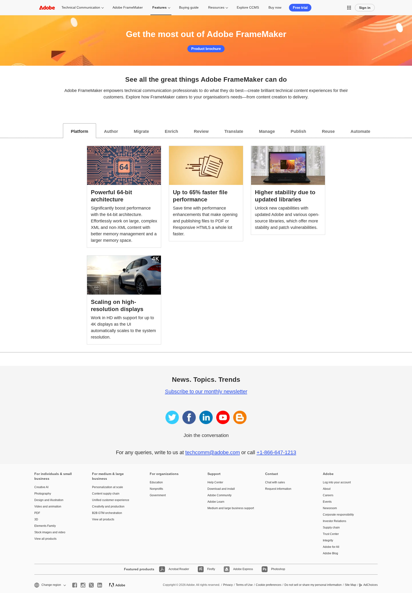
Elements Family (45, 526)
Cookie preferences (268, 585)
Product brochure (206, 49)
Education (156, 482)
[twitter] (91, 585)
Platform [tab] (79, 131)
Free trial (300, 7)
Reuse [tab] (328, 131)
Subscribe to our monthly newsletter (206, 391)
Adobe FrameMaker (128, 7)
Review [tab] (201, 131)
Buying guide (189, 7)
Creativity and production (108, 506)
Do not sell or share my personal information (313, 585)
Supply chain (331, 527)
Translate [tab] (233, 131)
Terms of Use (244, 585)
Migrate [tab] (141, 131)
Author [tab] (111, 131)
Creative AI (41, 487)
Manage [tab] (267, 131)
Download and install (221, 489)
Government (158, 495)
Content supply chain (105, 493)
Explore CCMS (248, 7)
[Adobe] (47, 7)
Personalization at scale (107, 487)
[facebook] (74, 585)
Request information (278, 489)
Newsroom (330, 508)
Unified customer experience (110, 500)
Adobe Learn (215, 501)
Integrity (328, 540)
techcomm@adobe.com (212, 452)
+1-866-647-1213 (276, 452)
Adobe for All (331, 547)
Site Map (350, 585)
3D (36, 519)
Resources (216, 7)
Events (327, 501)
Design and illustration (48, 500)
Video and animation (47, 506)
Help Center (215, 482)
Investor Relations (334, 521)
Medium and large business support (229, 508)
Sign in (365, 8)
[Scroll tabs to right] (408, 130)
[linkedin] (99, 585)
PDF (37, 513)
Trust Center (331, 534)
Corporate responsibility (338, 514)
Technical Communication (81, 7)
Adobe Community (219, 495)
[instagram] (83, 585)
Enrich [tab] (171, 131)
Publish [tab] (298, 131)
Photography (42, 493)
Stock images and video (49, 532)
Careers (328, 495)
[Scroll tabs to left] (4, 130)
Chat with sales (275, 482)
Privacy (228, 585)
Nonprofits (156, 489)
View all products (45, 538)
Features (159, 7)
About (326, 489)
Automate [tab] (360, 131)
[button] (349, 7)
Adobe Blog (330, 553)
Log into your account (337, 482)
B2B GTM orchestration (107, 513)
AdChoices (370, 585)
